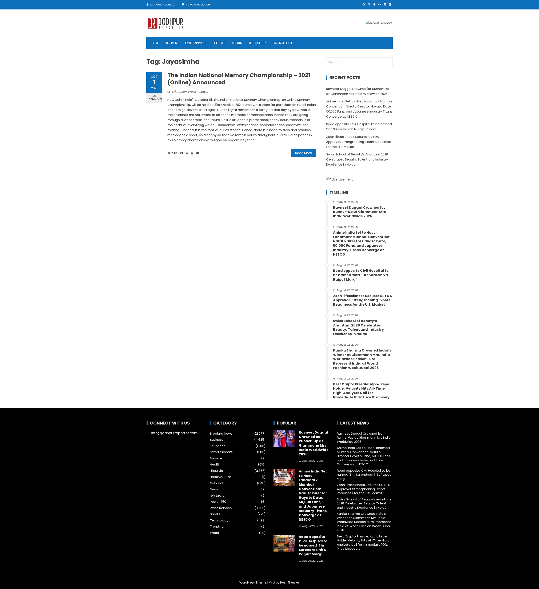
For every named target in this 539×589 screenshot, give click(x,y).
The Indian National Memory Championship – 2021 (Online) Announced (238, 79)
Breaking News (221, 433)
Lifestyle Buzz (220, 477)
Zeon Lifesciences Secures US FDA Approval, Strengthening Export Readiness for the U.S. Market (359, 141)
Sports (237, 43)
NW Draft (217, 495)
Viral (272, 582)
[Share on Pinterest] (192, 153)
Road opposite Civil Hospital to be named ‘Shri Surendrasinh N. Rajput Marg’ (361, 275)
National (216, 483)
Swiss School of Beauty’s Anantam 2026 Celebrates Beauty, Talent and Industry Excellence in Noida (357, 159)
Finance (216, 458)
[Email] (197, 153)
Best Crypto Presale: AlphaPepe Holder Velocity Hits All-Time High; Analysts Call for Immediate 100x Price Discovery (361, 391)
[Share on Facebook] (181, 153)
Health (215, 464)
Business (172, 43)
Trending (217, 526)
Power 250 (218, 502)
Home (155, 43)
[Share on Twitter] (186, 153)
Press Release (283, 43)
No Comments (155, 97)
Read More (303, 153)
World (214, 533)
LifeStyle (219, 43)
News (214, 489)
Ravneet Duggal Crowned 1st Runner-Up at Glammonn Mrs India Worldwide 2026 (359, 212)
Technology (257, 43)
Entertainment (195, 43)
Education (179, 92)
